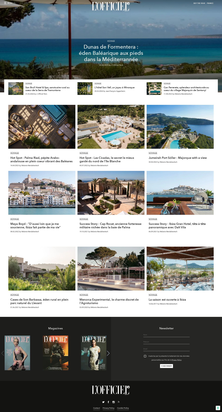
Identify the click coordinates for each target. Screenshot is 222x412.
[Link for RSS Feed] (118, 402)
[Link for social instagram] (113, 402)
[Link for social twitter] (103, 402)
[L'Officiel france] (111, 6)
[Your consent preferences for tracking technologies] (218, 408)
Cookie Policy (123, 408)
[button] (108, 353)
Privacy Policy (177, 360)
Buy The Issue (199, 3)
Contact (96, 408)
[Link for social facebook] (108, 402)
